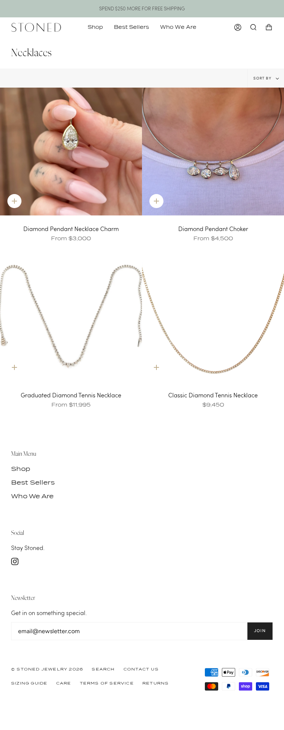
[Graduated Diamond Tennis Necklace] (71, 318)
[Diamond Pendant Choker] (213, 151)
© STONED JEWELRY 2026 (47, 669)
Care (63, 683)
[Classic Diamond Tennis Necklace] (213, 318)
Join (260, 630)
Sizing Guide (29, 683)
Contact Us (141, 669)
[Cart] (269, 27)
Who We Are (32, 496)
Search (103, 669)
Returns (155, 683)
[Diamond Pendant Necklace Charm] (71, 151)
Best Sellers (33, 482)
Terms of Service (107, 683)
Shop (20, 468)
